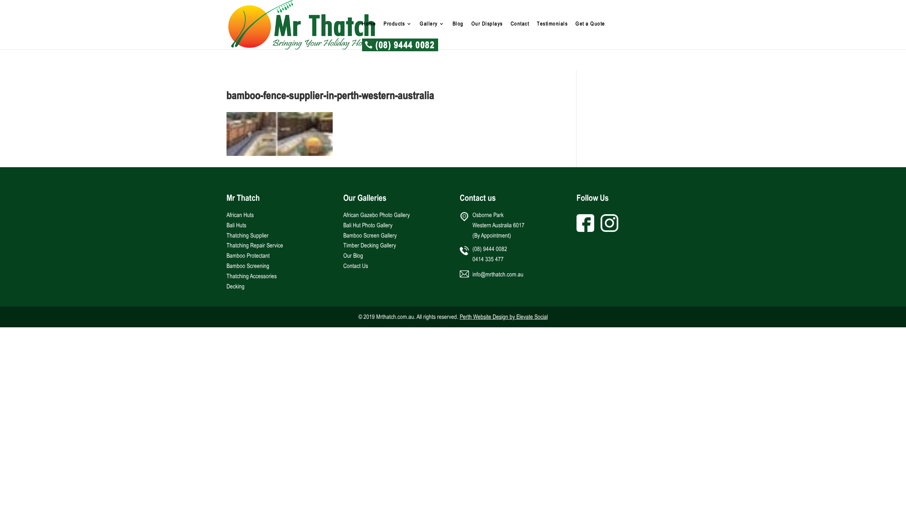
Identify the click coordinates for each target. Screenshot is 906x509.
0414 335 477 (488, 259)
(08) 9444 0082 (405, 46)
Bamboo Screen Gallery (370, 235)
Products (394, 24)
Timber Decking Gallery (369, 245)
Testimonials (552, 24)
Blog (458, 24)
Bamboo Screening (247, 265)
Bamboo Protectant (248, 255)
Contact (520, 24)
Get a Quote (590, 24)
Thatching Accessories (251, 276)
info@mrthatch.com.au (497, 274)
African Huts (240, 214)
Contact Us (355, 265)
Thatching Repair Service (254, 245)
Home (369, 24)
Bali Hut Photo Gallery (367, 225)
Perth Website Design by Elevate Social (504, 316)
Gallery (429, 24)
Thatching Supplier (247, 235)
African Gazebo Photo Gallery (376, 214)
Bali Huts (236, 225)
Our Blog (353, 255)
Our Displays (487, 24)
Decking (235, 286)
